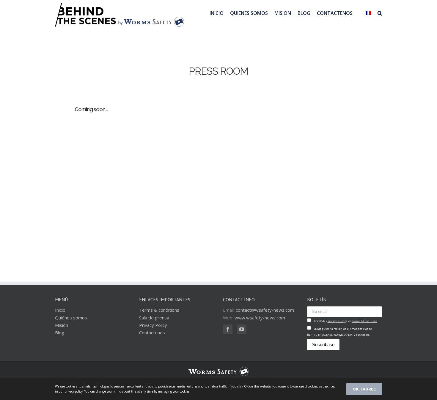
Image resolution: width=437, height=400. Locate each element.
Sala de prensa (154, 318)
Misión (61, 325)
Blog (59, 332)
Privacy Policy (153, 325)
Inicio (60, 310)
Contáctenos (152, 332)
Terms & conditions (159, 310)
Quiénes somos (71, 318)
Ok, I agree (364, 389)
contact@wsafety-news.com (265, 310)
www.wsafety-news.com (260, 318)
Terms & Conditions (364, 321)
